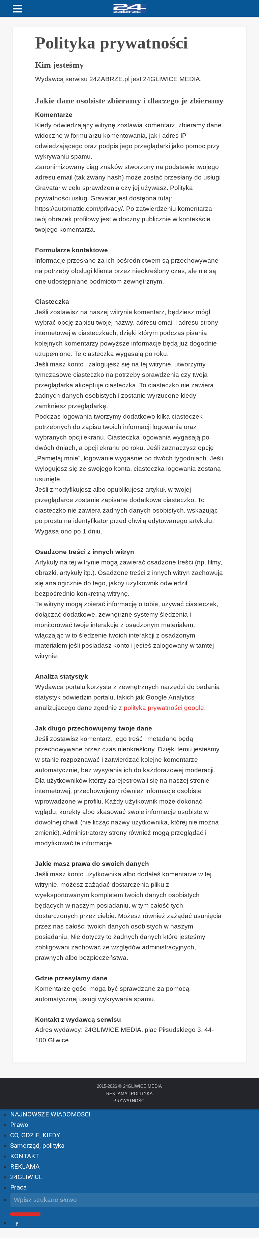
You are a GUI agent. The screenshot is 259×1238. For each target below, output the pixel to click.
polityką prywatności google (164, 707)
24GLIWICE (26, 1177)
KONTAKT (24, 1156)
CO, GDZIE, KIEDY (35, 1135)
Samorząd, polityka (37, 1145)
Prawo (19, 1125)
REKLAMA (116, 1093)
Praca (18, 1187)
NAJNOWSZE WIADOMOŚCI (50, 1114)
